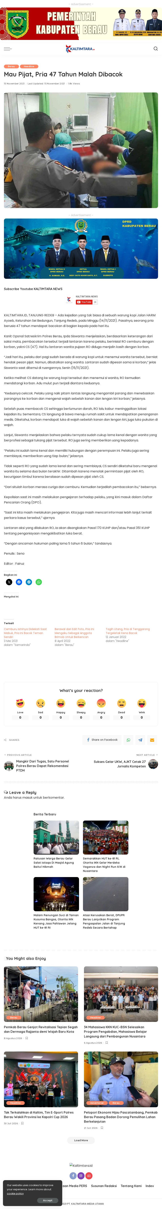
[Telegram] (140, 740)
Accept (47, 1200)
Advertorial (97, 1103)
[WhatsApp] (128, 740)
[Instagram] (81, 1175)
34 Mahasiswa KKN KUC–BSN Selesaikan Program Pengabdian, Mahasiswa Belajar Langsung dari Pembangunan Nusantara (115, 1031)
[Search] (155, 49)
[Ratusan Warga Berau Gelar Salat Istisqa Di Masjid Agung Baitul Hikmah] (56, 838)
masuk (27, 797)
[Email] (152, 740)
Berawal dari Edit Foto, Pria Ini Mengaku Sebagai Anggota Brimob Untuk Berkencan (74, 633)
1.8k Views (74, 83)
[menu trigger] (9, 49)
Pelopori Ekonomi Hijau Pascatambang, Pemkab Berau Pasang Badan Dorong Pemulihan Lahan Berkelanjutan (121, 1116)
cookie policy (15, 1193)
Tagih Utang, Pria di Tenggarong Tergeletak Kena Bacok (128, 631)
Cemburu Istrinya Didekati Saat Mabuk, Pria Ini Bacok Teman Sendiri (25, 633)
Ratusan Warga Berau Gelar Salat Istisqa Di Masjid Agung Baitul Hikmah (54, 863)
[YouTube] (88, 1175)
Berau (11, 66)
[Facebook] (73, 1175)
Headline (29, 66)
